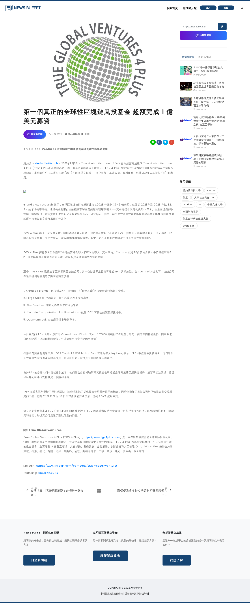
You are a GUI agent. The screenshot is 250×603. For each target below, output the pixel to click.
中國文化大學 (215, 204)
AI (200, 204)
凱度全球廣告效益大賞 (195, 218)
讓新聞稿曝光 (110, 556)
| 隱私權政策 (130, 593)
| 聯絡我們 (142, 593)
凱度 (185, 197)
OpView (187, 204)
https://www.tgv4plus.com (101, 437)
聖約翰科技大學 (192, 190)
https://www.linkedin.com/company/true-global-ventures (77, 466)
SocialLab (189, 225)
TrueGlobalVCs (48, 473)
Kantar (211, 190)
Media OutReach (46, 163)
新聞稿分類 (190, 8)
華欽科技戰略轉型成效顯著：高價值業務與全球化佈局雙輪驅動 (208, 158)
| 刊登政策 (106, 593)
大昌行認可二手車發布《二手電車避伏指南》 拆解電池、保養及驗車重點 (208, 139)
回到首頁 (172, 8)
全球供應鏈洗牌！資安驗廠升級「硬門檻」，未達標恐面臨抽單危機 (208, 101)
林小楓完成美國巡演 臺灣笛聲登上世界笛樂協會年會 (208, 84)
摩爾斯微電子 (190, 211)
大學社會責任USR (204, 197)
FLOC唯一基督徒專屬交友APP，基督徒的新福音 (208, 69)
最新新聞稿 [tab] (204, 57)
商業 (86, 134)
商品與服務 (74, 134)
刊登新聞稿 (39, 560)
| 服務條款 (118, 593)
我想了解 (176, 560)
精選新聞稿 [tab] (188, 57)
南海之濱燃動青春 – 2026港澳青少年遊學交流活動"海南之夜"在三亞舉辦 (209, 120)
